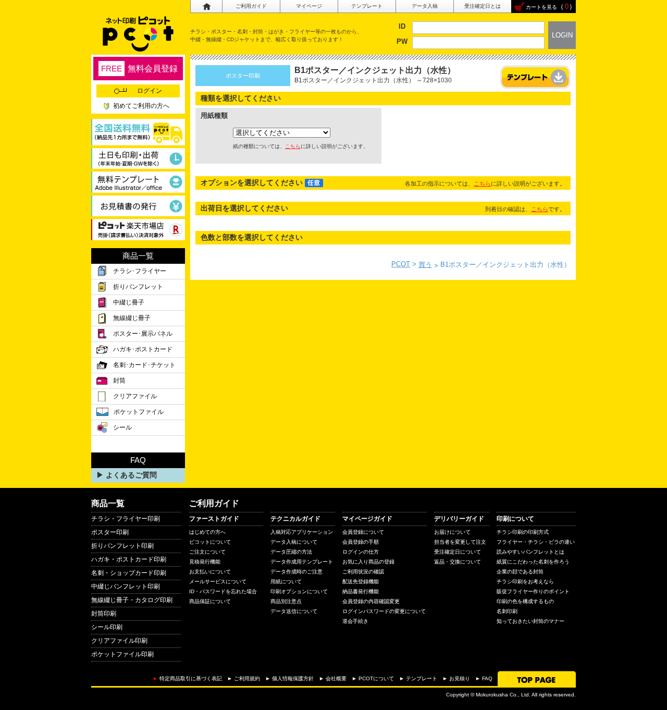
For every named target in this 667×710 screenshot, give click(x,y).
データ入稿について (293, 542)
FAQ (487, 678)
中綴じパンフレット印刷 (125, 586)
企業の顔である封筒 (520, 571)
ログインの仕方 (360, 552)
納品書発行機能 (360, 591)
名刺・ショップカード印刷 (128, 573)
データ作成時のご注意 (296, 571)
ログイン (149, 90)
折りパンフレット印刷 (122, 545)
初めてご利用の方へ (141, 105)
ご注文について (207, 552)
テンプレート (366, 6)
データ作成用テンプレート (301, 562)
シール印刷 (106, 627)
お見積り (459, 678)
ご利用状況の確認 (363, 571)
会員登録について (363, 532)
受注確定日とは (482, 6)
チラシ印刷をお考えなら (525, 581)
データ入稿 (425, 6)
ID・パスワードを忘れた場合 (223, 591)
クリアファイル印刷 (119, 640)
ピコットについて (210, 542)
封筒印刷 (103, 613)
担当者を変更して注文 (460, 542)
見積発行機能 (204, 562)
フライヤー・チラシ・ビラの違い (536, 542)
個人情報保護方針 (293, 678)
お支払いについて (210, 571)
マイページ (309, 6)
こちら (293, 146)
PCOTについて (376, 678)
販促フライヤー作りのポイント (533, 591)
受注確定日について (457, 552)
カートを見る (541, 7)
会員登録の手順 (360, 542)
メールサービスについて (217, 581)
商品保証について (210, 601)
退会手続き (355, 621)
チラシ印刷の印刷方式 (523, 532)
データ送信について (293, 611)
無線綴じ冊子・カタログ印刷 (131, 600)
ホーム (206, 6)
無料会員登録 (139, 68)
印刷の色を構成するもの (525, 601)
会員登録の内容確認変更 (371, 601)
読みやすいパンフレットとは (530, 552)
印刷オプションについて (299, 591)
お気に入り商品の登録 (368, 562)
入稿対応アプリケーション (301, 532)
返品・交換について (457, 562)
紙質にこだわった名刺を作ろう (533, 562)
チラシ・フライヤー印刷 (125, 518)
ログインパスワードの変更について (384, 611)
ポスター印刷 (110, 532)
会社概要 (336, 678)
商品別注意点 (286, 601)
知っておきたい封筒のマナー (530, 621)
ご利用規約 (247, 678)
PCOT (400, 264)
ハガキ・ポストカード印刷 (128, 559)
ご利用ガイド (251, 6)
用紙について (286, 581)
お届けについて (452, 532)
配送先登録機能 (360, 581)
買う (425, 264)
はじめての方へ (207, 532)
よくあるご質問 (131, 475)
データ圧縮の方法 (291, 552)
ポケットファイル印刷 (122, 654)
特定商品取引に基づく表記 (190, 678)
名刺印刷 (507, 611)
